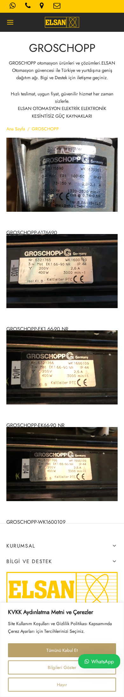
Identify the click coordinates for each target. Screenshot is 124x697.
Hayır (62, 684)
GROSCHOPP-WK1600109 (35, 522)
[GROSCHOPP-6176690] (62, 175)
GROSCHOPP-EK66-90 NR (35, 425)
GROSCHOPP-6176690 (31, 232)
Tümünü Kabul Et (62, 650)
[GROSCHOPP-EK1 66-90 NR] (62, 271)
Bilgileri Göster (62, 667)
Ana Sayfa (15, 129)
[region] (62, 650)
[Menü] (10, 22)
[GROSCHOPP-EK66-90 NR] (62, 367)
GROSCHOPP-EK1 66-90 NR (37, 329)
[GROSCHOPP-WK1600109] (62, 464)
